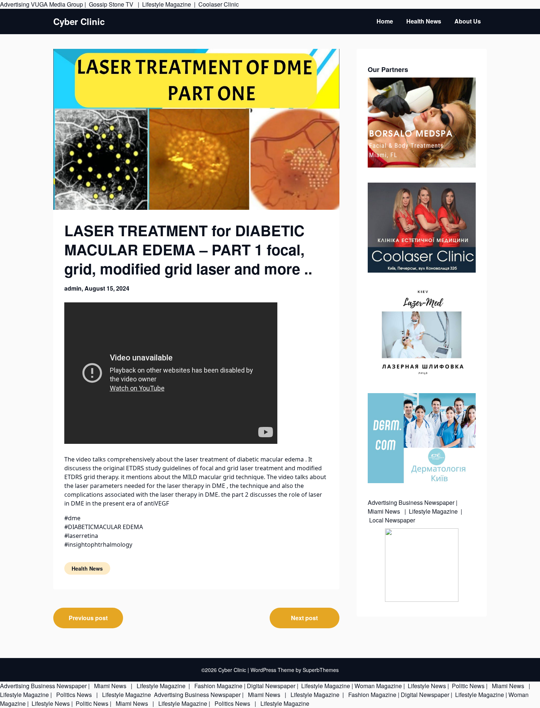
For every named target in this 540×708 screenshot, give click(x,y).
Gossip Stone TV (112, 4)
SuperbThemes (321, 669)
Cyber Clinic (79, 21)
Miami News (385, 511)
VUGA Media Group (57, 4)
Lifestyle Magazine (166, 4)
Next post (304, 618)
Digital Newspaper (271, 686)
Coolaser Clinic (218, 4)
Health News (423, 21)
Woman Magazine (378, 686)
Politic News (467, 686)
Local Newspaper (392, 520)
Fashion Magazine (218, 686)
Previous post (88, 618)
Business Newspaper (426, 502)
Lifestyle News (426, 686)
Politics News (74, 694)
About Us (467, 21)
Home (385, 21)
